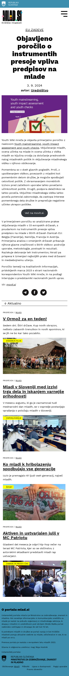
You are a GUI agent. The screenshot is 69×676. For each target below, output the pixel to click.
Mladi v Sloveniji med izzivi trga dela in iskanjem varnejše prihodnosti (33, 391)
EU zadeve (35, 30)
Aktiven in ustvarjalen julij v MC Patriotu (31, 535)
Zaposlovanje (13, 418)
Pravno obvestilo (34, 669)
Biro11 (17, 666)
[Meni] (64, 14)
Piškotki (25, 666)
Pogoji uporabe (60, 666)
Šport (9, 487)
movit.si (11, 284)
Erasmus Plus (13, 341)
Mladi (19, 312)
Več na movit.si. (34, 212)
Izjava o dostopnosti (41, 666)
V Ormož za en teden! (25, 318)
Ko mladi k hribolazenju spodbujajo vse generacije (29, 466)
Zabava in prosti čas (17, 564)
